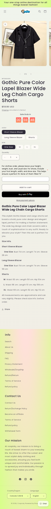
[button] (5, 11)
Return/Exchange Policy (16, 408)
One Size (8, 147)
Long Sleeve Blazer (13, 137)
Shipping (5, 110)
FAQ (7, 358)
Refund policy (11, 386)
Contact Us (10, 403)
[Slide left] (20, 74)
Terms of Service (13, 381)
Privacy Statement (13, 364)
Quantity (5, 152)
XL (36, 147)
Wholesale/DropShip (14, 369)
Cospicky (21, 503)
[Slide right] (31, 74)
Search (8, 341)
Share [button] (7, 309)
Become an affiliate (14, 414)
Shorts (32, 137)
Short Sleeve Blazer (13, 132)
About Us (9, 347)
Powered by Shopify (32, 503)
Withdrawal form (13, 431)
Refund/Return (12, 375)
